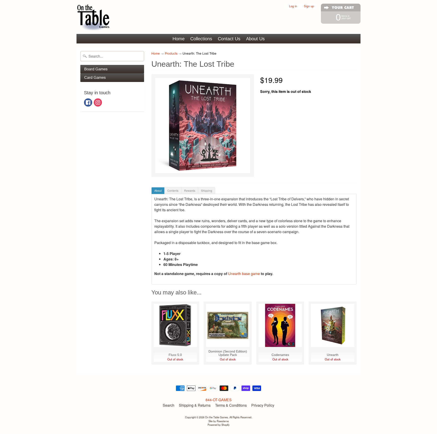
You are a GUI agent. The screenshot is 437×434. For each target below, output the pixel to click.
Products (171, 53)
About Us (255, 38)
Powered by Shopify (219, 424)
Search (168, 405)
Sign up (309, 6)
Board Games (96, 69)
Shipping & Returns (195, 405)
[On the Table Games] (93, 17)
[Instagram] (98, 102)
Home (179, 38)
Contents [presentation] (172, 190)
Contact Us (229, 38)
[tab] (158, 190)
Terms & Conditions (231, 405)
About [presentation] (158, 190)
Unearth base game (244, 273)
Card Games (95, 77)
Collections (201, 38)
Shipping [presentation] (206, 190)
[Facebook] (88, 102)
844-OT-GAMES (219, 399)
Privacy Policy (262, 405)
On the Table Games (216, 417)
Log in (293, 6)
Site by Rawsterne (218, 421)
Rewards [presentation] (189, 190)
